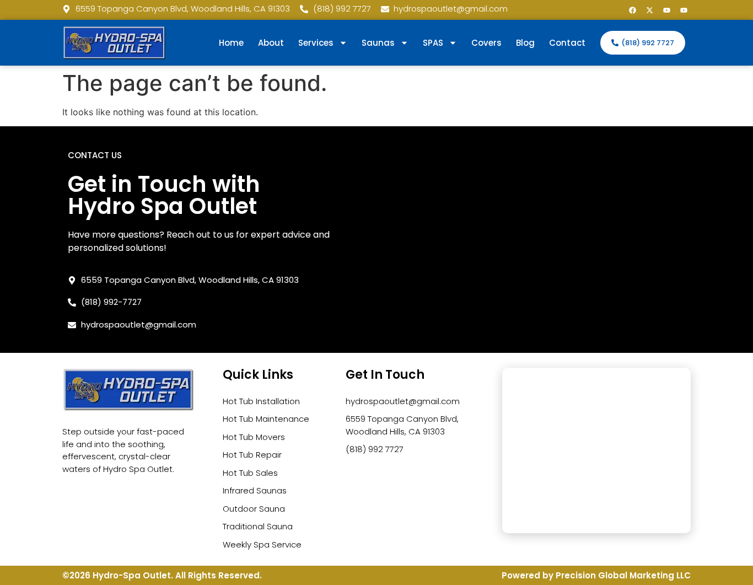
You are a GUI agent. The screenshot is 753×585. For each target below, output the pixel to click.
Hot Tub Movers (254, 437)
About (271, 43)
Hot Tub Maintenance (266, 419)
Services (316, 43)
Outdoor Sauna (254, 508)
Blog (525, 43)
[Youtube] (666, 10)
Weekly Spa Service (262, 544)
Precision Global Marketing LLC (623, 575)
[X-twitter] (649, 10)
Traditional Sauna (258, 526)
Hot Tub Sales (250, 473)
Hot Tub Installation (261, 401)
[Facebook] (632, 10)
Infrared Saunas (255, 490)
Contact (567, 43)
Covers (486, 43)
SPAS (433, 43)
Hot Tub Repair (252, 454)
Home (231, 43)
